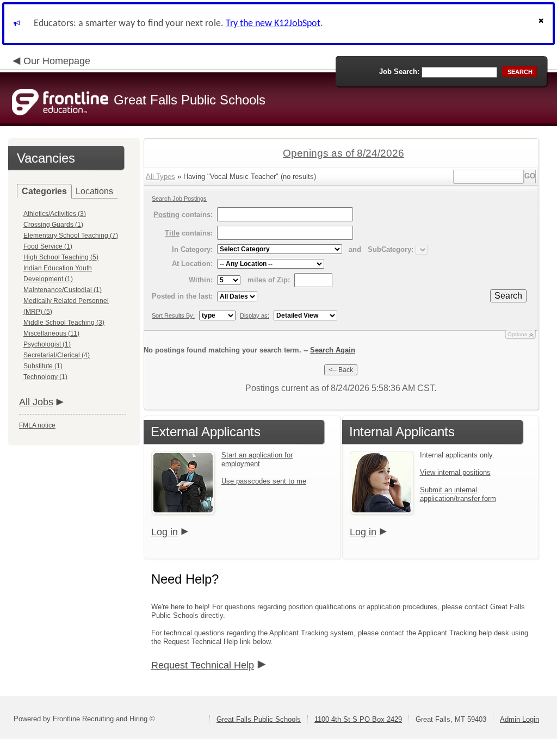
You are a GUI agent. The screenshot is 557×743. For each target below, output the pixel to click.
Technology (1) (45, 377)
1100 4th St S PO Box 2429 (358, 719)
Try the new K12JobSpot (273, 23)
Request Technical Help (202, 665)
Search (508, 295)
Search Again (332, 350)
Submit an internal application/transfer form (458, 494)
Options (517, 334)
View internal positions (455, 472)
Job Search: (399, 71)
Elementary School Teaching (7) (70, 235)
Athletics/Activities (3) (54, 214)
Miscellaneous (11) (51, 333)
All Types (160, 176)
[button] (542, 23)
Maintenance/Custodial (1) (62, 290)
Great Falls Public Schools (258, 719)
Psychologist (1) (47, 344)
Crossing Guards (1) (53, 224)
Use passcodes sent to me (263, 481)
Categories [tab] (44, 191)
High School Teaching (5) (60, 257)
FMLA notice (37, 425)
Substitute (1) (43, 366)
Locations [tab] (94, 191)
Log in (164, 532)
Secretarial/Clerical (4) (56, 355)
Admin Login (519, 719)
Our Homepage (56, 60)
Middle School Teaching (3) (63, 322)
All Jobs (36, 402)
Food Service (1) (47, 246)
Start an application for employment (257, 459)
